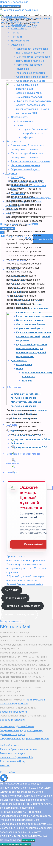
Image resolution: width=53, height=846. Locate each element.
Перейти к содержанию (14, 2)
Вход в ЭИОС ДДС (33, 224)
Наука (21, 734)
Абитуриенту (35, 730)
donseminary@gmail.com (14, 703)
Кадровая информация (35, 738)
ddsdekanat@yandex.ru (13, 711)
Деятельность (8, 734)
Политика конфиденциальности (15, 844)
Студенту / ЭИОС (10, 738)
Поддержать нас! (15, 598)
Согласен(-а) (28, 840)
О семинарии (7, 726)
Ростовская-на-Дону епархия (22, 605)
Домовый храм (25, 726)
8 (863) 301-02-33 (34, 699)
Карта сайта (7, 772)
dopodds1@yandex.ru (12, 719)
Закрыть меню (7, 228)
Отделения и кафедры (13, 730)
